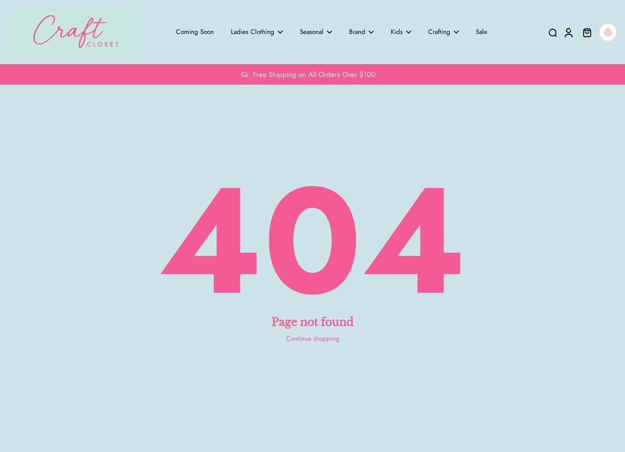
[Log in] (568, 32)
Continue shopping (312, 338)
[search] (552, 32)
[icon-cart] (586, 32)
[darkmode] (607, 32)
